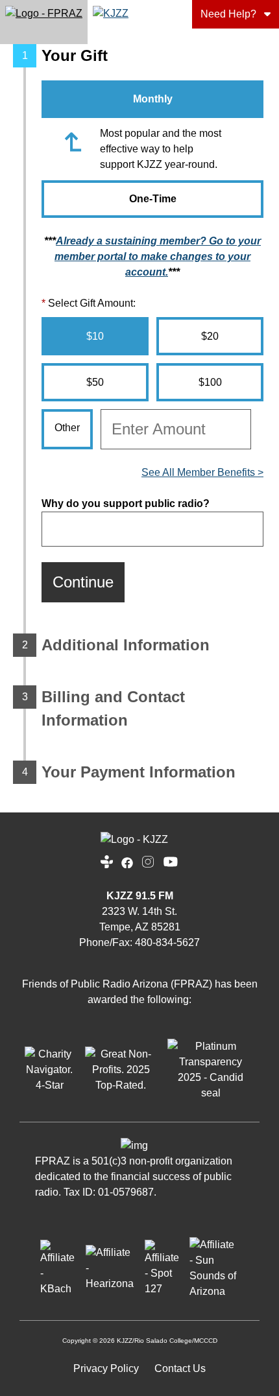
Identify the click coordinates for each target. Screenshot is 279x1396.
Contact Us (180, 1368)
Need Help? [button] (228, 13)
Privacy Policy (106, 1368)
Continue (83, 582)
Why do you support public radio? (126, 503)
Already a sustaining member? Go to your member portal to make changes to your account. (158, 256)
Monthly (153, 98)
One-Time (152, 198)
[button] (44, 22)
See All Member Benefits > (202, 472)
